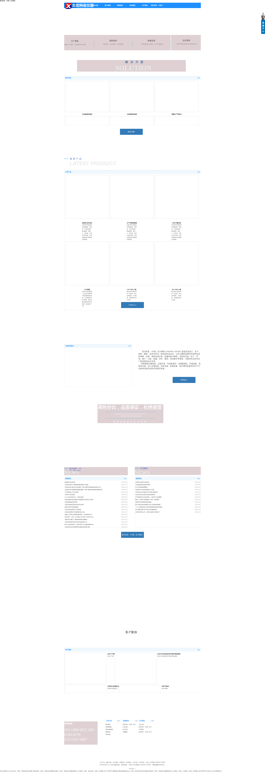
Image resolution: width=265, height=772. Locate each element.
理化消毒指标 (109, 729)
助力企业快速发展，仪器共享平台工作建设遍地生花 (79, 524)
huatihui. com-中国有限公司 (214, 771)
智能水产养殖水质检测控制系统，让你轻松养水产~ (79, 514)
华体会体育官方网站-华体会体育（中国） (32, 771)
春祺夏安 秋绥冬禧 (70, 482)
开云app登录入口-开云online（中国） (10, 771)
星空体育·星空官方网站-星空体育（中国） (146, 771)
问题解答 (125, 732)
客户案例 (68, 649)
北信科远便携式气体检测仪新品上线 (75, 512)
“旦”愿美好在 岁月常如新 (71, 492)
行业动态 (125, 727)
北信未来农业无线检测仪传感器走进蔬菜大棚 (77, 527)
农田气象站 (165, 686)
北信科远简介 (69, 346)
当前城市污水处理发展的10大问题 (144, 489)
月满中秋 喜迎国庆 (70, 494)
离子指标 (107, 724)
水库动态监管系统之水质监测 (73, 509)
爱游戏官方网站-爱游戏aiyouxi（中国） (124, 771)
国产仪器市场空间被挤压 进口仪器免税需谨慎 (147, 504)
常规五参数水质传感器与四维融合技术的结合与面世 (79, 499)
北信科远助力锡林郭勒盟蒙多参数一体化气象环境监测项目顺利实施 (83, 489)
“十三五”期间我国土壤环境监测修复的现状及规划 (148, 507)
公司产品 (68, 172)
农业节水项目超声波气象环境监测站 (169, 654)
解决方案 (68, 78)
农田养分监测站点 (113, 686)
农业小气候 (111, 654)
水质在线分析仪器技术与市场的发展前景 (146, 492)
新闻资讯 (68, 478)
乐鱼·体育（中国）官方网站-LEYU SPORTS (100, 771)
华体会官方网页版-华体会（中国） (53, 771)
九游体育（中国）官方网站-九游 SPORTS (194, 771)
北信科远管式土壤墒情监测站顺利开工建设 (76, 484)
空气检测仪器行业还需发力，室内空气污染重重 (148, 497)
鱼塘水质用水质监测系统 (71, 507)
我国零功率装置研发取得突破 (143, 502)
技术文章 (125, 729)
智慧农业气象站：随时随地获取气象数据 (76, 519)
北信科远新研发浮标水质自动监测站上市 (76, 522)
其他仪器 (107, 734)
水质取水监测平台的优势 (142, 482)
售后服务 (128, 762)
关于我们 (142, 721)
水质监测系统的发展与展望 (142, 484)
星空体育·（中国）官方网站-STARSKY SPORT (146, 732)
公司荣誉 (141, 729)
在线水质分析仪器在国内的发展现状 (145, 494)
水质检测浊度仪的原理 (71, 502)
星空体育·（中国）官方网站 (7, 1)
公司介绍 (141, 724)
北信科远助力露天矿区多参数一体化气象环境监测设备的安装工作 (83, 487)
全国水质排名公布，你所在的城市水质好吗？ (147, 512)
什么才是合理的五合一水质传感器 (74, 497)
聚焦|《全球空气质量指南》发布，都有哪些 (147, 499)
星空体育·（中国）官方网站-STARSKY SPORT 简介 (79, 517)
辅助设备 (107, 732)
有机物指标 (108, 727)
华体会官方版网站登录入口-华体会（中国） (76, 771)
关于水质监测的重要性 (141, 487)
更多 (198, 78)
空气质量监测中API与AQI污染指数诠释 (146, 509)
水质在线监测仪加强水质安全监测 (74, 504)
